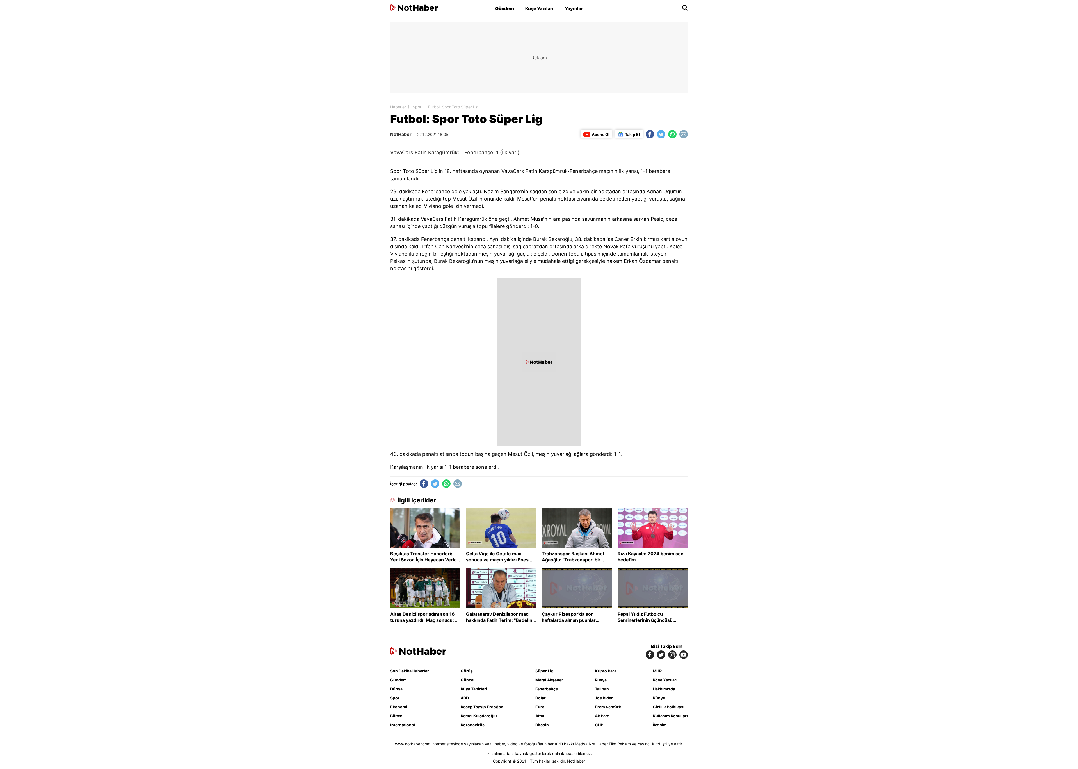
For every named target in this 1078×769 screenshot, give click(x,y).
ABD (465, 697)
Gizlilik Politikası (668, 706)
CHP (599, 724)
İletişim (660, 724)
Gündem (504, 8)
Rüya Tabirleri (474, 688)
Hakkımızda (664, 688)
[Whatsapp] (672, 134)
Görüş (467, 670)
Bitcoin (542, 724)
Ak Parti (602, 715)
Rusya (601, 679)
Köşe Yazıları (539, 8)
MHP (657, 670)
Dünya (396, 688)
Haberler (398, 106)
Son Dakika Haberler (409, 670)
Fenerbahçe (546, 688)
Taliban (602, 688)
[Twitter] (661, 134)
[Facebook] (650, 134)
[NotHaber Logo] (414, 8)
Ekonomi (398, 706)
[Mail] (683, 134)
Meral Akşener (549, 679)
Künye (659, 697)
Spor (417, 106)
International (402, 724)
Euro (540, 706)
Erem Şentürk (608, 706)
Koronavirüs (473, 724)
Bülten (396, 715)
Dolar (540, 697)
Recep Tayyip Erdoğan (482, 706)
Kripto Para (605, 670)
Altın (539, 715)
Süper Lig (544, 670)
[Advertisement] (342, 106)
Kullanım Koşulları (670, 715)
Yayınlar (574, 8)
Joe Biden (604, 697)
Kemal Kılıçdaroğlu (479, 715)
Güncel (467, 679)
